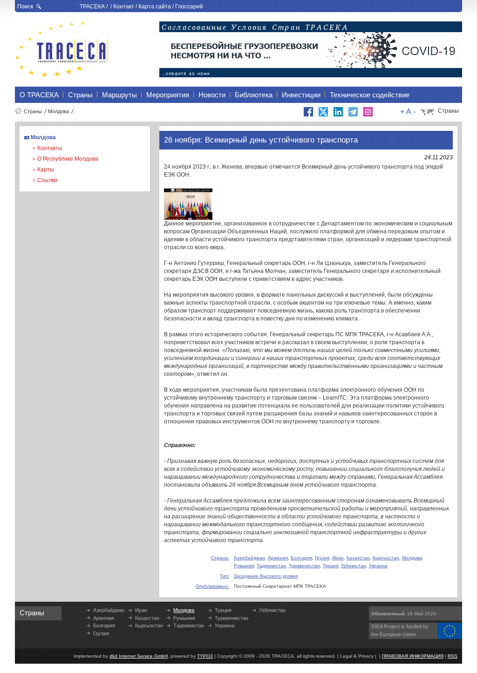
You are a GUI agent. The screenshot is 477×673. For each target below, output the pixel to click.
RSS (452, 656)
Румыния (244, 565)
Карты (45, 169)
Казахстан (358, 557)
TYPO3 (205, 656)
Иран (338, 557)
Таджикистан (271, 565)
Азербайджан (249, 557)
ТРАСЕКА (92, 6)
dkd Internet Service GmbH (138, 656)
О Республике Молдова (67, 159)
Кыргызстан (386, 557)
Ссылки (47, 180)
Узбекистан (353, 565)
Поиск (25, 6)
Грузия (322, 557)
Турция (330, 565)
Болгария (301, 557)
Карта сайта (154, 6)
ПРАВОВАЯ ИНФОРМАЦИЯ (412, 656)
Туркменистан (304, 565)
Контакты (49, 148)
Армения (278, 557)
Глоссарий (189, 6)
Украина (378, 565)
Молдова (58, 111)
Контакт (123, 6)
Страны (33, 111)
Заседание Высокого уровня (266, 575)
